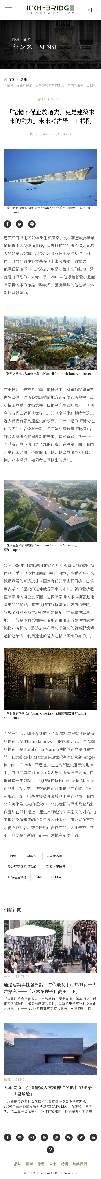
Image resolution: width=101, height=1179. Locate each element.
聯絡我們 (80, 1164)
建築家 (32, 856)
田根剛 (12, 856)
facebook (7, 224)
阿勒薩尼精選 (17, 877)
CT (95, 10)
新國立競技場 (55, 866)
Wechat (69, 1137)
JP (89, 10)
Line (20, 1137)
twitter (19, 224)
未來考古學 (54, 856)
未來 (53, 1164)
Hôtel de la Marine (51, 877)
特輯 (64, 1164)
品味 (23, 80)
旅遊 (41, 1164)
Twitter (81, 1137)
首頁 (11, 80)
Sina (56, 1137)
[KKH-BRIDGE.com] (50, 9)
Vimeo (50, 1149)
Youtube (44, 1137)
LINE (32, 224)
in (93, 1137)
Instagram (32, 1137)
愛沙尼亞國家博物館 (22, 866)
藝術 (29, 1164)
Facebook (7, 1137)
